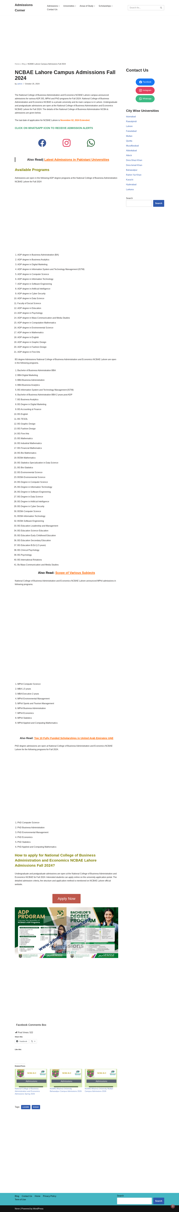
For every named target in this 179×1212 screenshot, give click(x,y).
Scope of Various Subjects (75, 572)
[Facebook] (42, 143)
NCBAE (36, 1107)
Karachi (129, 180)
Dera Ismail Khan (134, 165)
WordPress (38, 1209)
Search (129, 198)
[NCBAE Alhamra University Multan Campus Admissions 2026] (101, 1078)
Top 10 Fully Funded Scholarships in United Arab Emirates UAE (73, 738)
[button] (59, 6)
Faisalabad (131, 131)
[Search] (161, 7)
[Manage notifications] (173, 1206)
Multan (129, 136)
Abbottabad (131, 150)
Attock (129, 155)
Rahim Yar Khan (133, 175)
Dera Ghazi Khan (134, 160)
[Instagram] (66, 143)
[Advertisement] (89, 35)
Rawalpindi (131, 121)
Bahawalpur (131, 170)
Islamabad (131, 116)
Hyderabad (131, 184)
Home (17, 64)
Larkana (130, 189)
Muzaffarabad (132, 146)
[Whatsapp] (91, 143)
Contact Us (52, 9)
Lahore (25, 1107)
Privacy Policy (49, 1196)
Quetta (129, 141)
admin (19, 84)
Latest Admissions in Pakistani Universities (76, 159)
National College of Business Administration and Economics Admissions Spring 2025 (27, 1091)
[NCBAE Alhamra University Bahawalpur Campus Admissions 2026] (66, 1078)
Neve (17, 1209)
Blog (24, 64)
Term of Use (20, 1199)
